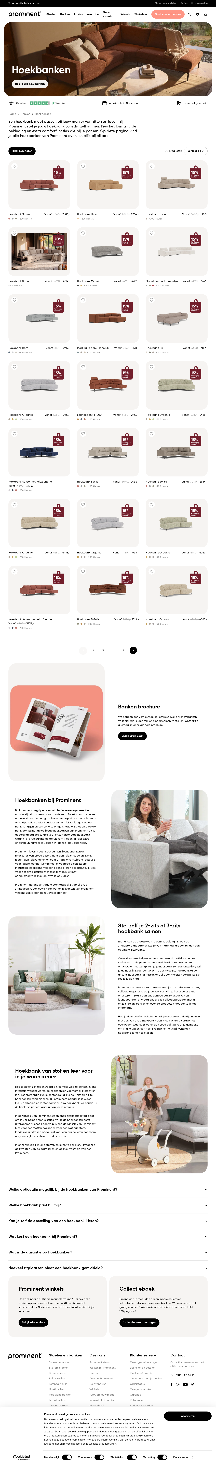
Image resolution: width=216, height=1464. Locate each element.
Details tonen (181, 1457)
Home (12, 114)
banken (25, 114)
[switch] (99, 1457)
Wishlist (197, 14)
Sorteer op (194, 151)
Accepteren (188, 1416)
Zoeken (189, 14)
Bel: (182, 1375)
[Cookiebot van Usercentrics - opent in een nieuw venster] (22, 1457)
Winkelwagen (206, 14)
